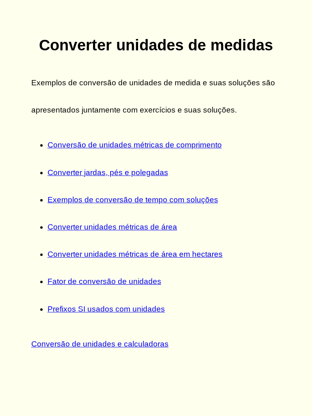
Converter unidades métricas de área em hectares (135, 254)
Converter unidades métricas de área (112, 227)
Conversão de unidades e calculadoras (100, 344)
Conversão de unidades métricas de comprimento (135, 145)
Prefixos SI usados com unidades (106, 309)
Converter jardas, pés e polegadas (108, 172)
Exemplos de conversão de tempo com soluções (133, 199)
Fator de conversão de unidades (104, 281)
